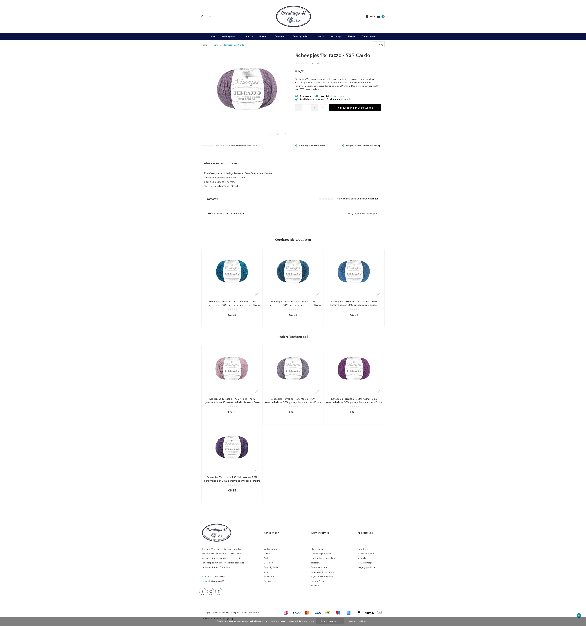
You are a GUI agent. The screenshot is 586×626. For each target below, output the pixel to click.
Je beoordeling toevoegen (364, 213)
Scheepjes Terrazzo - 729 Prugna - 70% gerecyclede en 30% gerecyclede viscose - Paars (354, 400)
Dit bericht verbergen (330, 621)
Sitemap (315, 585)
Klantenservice (318, 549)
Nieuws (351, 36)
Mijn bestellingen (366, 553)
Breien (262, 36)
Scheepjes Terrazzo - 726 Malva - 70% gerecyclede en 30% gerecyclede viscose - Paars (293, 400)
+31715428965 (217, 576)
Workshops (336, 36)
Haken (247, 36)
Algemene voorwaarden (322, 576)
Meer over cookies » (357, 621)
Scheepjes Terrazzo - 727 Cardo (228, 45)
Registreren (363, 549)
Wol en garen (228, 36)
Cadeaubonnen (369, 36)
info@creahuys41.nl (217, 581)
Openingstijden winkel (321, 553)
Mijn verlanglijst (365, 562)
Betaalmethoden (319, 567)
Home (212, 36)
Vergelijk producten (367, 567)
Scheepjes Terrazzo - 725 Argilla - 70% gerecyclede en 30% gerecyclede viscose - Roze (232, 400)
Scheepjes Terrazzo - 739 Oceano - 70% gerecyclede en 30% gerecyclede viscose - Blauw (232, 303)
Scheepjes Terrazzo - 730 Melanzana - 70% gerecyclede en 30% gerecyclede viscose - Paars (232, 479)
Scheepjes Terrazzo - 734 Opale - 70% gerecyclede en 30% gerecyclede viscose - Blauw (293, 303)
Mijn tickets (363, 558)
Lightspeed (235, 612)
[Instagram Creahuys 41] (210, 591)
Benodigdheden (300, 36)
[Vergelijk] (210, 16)
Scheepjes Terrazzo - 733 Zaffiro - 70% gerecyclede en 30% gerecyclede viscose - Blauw (354, 303)
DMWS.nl (255, 612)
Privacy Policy (317, 581)
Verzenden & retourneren (323, 572)
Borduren (279, 36)
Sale (319, 36)
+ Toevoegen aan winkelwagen (355, 107)
